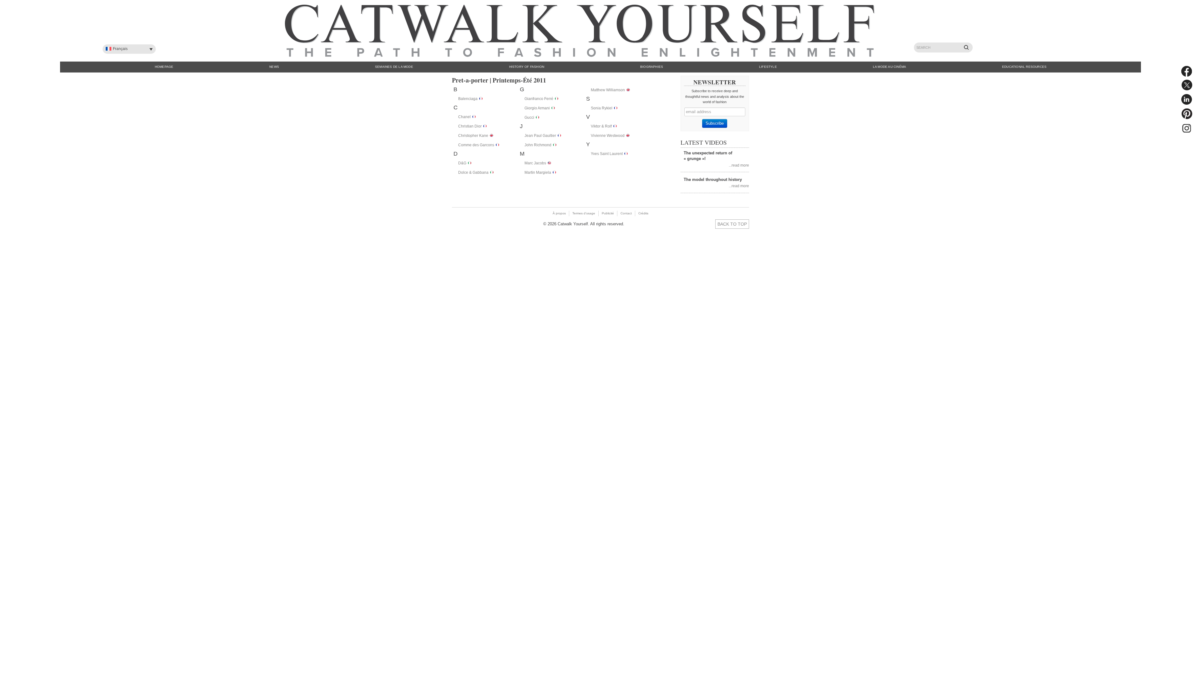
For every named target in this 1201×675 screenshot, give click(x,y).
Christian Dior (470, 126)
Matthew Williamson (608, 90)
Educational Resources (1024, 66)
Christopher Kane (473, 135)
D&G (462, 163)
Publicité (608, 213)
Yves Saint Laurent (607, 154)
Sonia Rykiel (601, 108)
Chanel (464, 117)
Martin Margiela (537, 172)
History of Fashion (527, 66)
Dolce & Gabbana (473, 172)
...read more (739, 165)
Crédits (643, 213)
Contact (626, 213)
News (274, 66)
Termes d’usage (583, 213)
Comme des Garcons (476, 145)
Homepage (164, 66)
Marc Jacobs (535, 163)
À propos (559, 213)
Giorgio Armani (537, 108)
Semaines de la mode (394, 66)
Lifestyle (768, 66)
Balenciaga (468, 99)
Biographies (651, 66)
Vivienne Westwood (608, 135)
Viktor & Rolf (601, 126)
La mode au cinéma (889, 66)
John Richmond (537, 145)
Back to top (732, 224)
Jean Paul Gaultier (540, 135)
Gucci (529, 117)
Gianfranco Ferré (538, 99)
